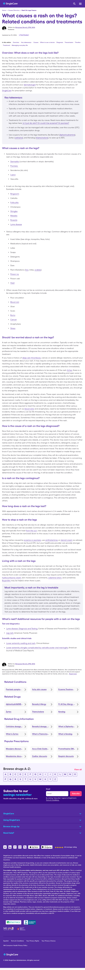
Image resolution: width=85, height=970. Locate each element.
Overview (16, 42)
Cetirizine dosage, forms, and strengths (16, 726)
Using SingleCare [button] (11, 820)
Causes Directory (14, 10)
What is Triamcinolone (41, 734)
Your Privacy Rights (32, 941)
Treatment (6, 45)
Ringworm (14, 194)
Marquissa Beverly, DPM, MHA (25, 27)
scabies (38, 270)
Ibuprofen (6, 580)
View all (78, 769)
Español (5, 941)
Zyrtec (8, 712)
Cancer (13, 319)
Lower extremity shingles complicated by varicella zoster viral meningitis (37, 648)
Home (4, 10)
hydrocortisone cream (11, 578)
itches (69, 370)
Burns (12, 315)
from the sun (31, 531)
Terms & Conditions (17, 941)
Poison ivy (14, 274)
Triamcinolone (38, 712)
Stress (12, 328)
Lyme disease (16, 224)
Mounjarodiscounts (14, 749)
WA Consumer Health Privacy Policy (15, 945)
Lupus (13, 175)
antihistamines (51, 540)
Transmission (69, 42)
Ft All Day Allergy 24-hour (69, 704)
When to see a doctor (47, 42)
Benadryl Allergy (39, 704)
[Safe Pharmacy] (13, 922)
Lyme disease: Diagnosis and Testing (21, 628)
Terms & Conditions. (52, 800)
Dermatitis (14, 161)
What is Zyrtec (12, 734)
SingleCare (6, 90)
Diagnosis (59, 42)
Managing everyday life (20, 45)
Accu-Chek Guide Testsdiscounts (42, 749)
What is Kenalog (65, 734)
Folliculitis (14, 202)
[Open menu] (80, 4)
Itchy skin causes (39, 689)
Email (48, 789)
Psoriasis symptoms (14, 689)
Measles (13, 216)
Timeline (78, 42)
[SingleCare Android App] (46, 847)
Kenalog (61, 712)
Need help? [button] (8, 833)
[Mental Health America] (8, 928)
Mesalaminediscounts (15, 756)
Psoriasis (14, 166)
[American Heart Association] (22, 928)
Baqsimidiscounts (66, 756)
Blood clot (14, 302)
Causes (35, 42)
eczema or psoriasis (32, 540)
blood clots (29, 409)
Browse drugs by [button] (11, 826)
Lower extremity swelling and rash (20, 643)
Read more (73, 674)
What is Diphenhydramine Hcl (69, 726)
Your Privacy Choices (48, 941)
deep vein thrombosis (31, 358)
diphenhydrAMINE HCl (15, 704)
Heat (12, 283)
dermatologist (30, 85)
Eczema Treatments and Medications (69, 689)
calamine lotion (55, 578)
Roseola (13, 220)
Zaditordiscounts (39, 756)
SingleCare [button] (8, 813)
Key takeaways (26, 42)
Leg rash (10, 633)
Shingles (14, 211)
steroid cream (66, 540)
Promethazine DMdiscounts (69, 749)
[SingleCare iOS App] (33, 847)
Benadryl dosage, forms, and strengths (42, 726)
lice (27, 270)
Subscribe (76, 794)
